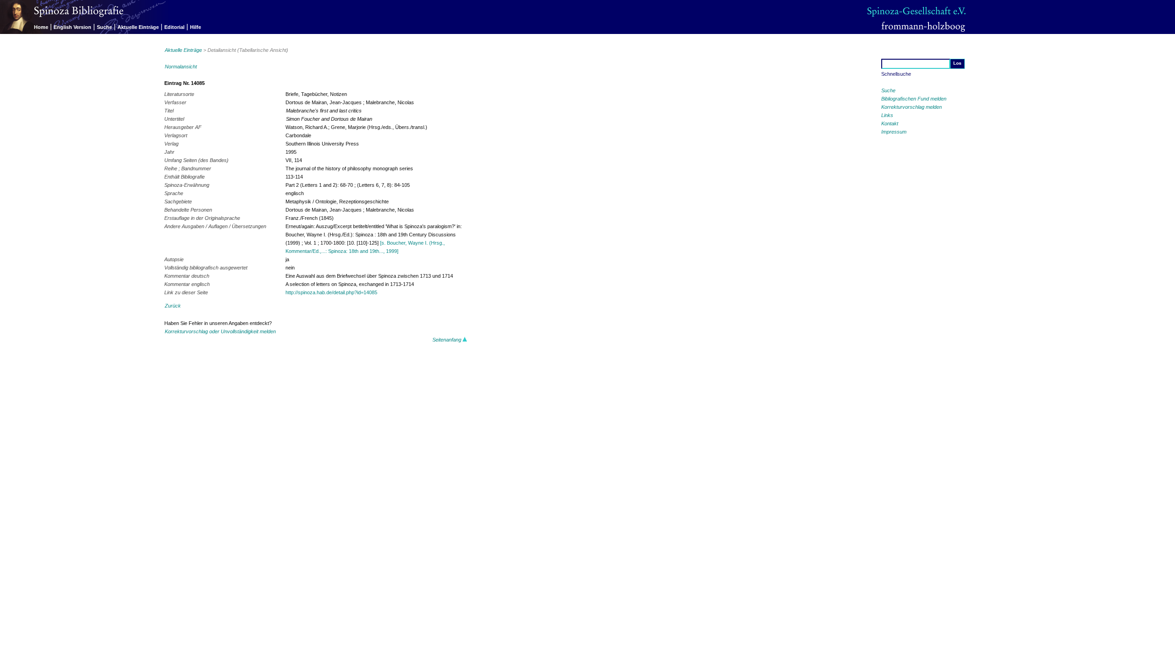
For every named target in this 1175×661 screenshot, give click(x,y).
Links (887, 115)
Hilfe (195, 27)
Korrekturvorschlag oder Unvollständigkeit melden (220, 331)
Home (41, 27)
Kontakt (889, 123)
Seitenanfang (447, 339)
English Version (72, 27)
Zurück (173, 305)
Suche (104, 27)
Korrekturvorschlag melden (911, 107)
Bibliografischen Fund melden (913, 98)
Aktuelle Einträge (138, 27)
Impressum (893, 131)
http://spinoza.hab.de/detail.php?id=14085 (331, 292)
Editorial (174, 27)
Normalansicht (181, 66)
